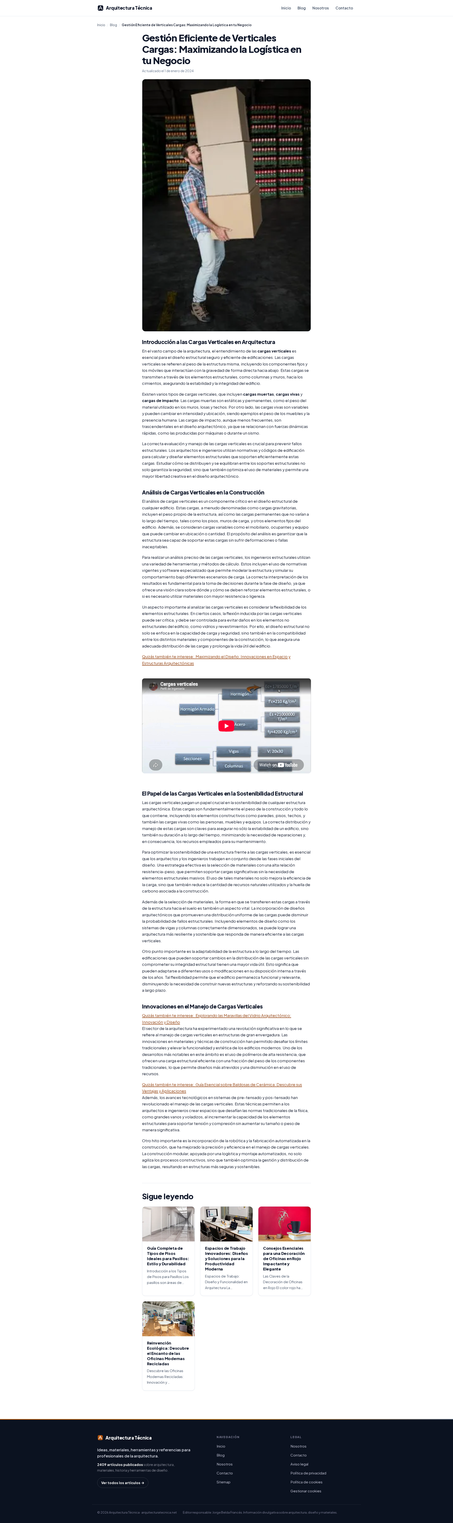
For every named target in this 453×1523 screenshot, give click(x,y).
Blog (302, 8)
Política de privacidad (308, 1473)
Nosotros (320, 8)
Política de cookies (306, 1482)
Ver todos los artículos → (122, 1483)
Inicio (286, 8)
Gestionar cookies (305, 1491)
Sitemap (224, 1482)
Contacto (344, 8)
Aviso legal (299, 1464)
